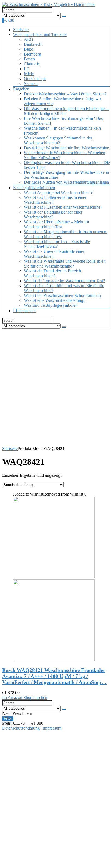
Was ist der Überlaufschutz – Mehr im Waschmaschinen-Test (56, 224)
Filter (8, 718)
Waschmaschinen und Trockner (40, 34)
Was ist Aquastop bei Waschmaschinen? (58, 192)
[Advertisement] (56, 387)
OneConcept (35, 78)
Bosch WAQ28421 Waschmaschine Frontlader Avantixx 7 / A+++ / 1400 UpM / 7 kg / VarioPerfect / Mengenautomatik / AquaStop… (54, 676)
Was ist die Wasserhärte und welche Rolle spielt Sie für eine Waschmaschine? (64, 263)
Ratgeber (21, 89)
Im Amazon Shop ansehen (24, 697)
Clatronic (32, 64)
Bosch (29, 59)
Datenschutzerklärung (21, 728)
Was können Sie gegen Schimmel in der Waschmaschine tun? (58, 140)
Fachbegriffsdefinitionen (34, 187)
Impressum (52, 728)
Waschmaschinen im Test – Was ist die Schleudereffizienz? (57, 244)
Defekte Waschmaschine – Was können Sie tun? (65, 94)
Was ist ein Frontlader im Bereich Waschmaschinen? (52, 273)
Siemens (31, 83)
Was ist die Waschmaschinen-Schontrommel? (62, 295)
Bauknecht (33, 44)
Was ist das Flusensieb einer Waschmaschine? (63, 207)
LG (27, 68)
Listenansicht (24, 310)
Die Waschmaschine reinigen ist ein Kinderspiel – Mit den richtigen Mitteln (66, 111)
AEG (28, 39)
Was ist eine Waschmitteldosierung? (54, 300)
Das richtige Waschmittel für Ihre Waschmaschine (66, 147)
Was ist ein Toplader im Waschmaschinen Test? (64, 280)
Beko (28, 49)
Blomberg (32, 54)
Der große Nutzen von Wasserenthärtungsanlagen (66, 182)
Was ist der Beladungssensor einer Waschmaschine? (53, 214)
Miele (29, 73)
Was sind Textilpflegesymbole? (50, 305)
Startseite (21, 29)
